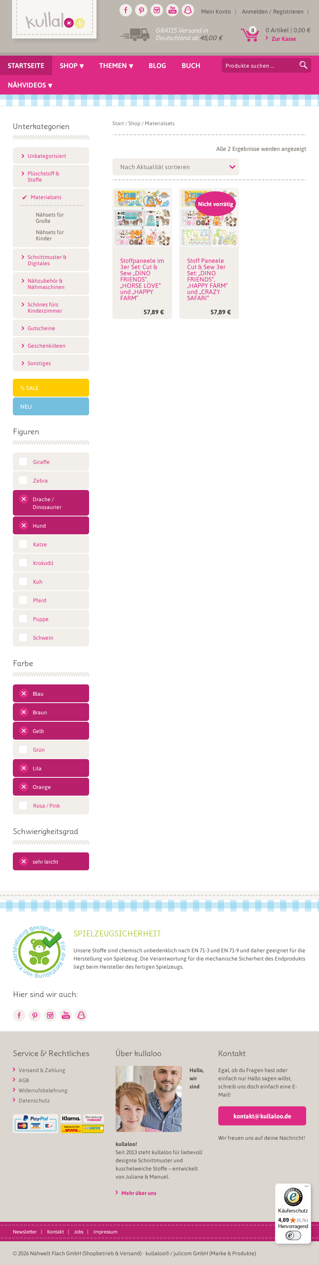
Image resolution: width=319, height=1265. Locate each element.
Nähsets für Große (50, 217)
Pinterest (141, 10)
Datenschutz (34, 1100)
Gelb (38, 730)
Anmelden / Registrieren (272, 11)
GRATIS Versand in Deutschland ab (188, 34)
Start (118, 123)
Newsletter (25, 1231)
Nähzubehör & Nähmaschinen (46, 283)
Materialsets (46, 196)
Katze (40, 544)
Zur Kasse (284, 38)
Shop (134, 123)
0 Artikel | (288, 29)
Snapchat (188, 10)
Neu (26, 406)
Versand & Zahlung (42, 1069)
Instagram (157, 10)
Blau (38, 693)
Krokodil (43, 562)
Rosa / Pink (46, 805)
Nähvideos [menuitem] (27, 84)
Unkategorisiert (47, 155)
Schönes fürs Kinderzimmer (45, 307)
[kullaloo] (56, 22)
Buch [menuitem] (191, 65)
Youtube (172, 10)
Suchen (303, 65)
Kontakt (55, 1231)
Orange (42, 786)
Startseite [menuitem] (26, 65)
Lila (37, 768)
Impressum (105, 1231)
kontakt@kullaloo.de (262, 1116)
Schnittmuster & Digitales (47, 259)
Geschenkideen (46, 345)
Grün (39, 749)
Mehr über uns (138, 1193)
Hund (39, 525)
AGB (24, 1079)
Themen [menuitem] (113, 65)
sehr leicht (45, 861)
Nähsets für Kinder (50, 234)
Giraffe (41, 461)
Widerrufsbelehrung (43, 1090)
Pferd (39, 600)
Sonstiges (39, 362)
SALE (32, 388)
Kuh (37, 581)
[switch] (293, 1235)
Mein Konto (216, 11)
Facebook (125, 10)
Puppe (41, 618)
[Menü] (306, 1188)
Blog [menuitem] (157, 65)
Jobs (78, 1231)
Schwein (43, 637)
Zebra (40, 480)
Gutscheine (41, 327)
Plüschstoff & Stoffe (43, 176)
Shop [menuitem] (68, 65)
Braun (40, 712)
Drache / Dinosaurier (47, 502)
